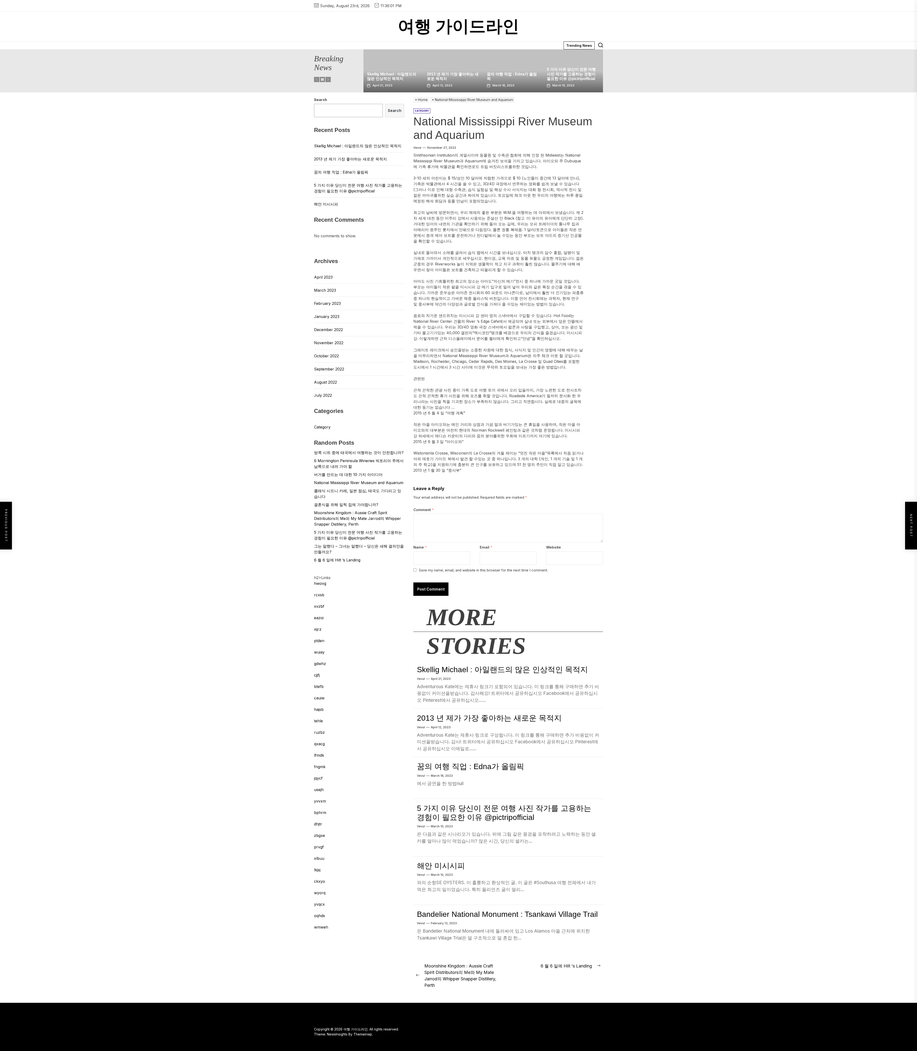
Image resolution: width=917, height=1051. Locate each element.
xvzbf (319, 606)
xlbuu (319, 858)
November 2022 (328, 342)
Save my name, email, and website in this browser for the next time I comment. (483, 570)
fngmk (319, 766)
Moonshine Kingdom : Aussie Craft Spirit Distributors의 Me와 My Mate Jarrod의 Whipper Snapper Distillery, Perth (357, 518)
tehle (318, 720)
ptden (319, 640)
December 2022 (328, 329)
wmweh (321, 927)
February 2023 (327, 303)
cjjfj (317, 675)
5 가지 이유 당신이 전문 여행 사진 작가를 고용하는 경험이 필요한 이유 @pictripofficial (451, 73)
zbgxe (319, 835)
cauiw (319, 698)
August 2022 (325, 382)
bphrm (320, 812)
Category (322, 427)
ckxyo (319, 881)
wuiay (319, 652)
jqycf (318, 778)
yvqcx (319, 904)
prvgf (319, 847)
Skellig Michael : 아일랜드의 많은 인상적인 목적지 (502, 669)
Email (486, 547)
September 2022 (329, 369)
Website (553, 547)
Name (420, 547)
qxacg (319, 743)
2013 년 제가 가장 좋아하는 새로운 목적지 (489, 718)
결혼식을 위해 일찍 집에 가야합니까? (346, 504)
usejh (319, 789)
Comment (423, 509)
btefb (319, 686)
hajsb (319, 709)
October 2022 (326, 356)
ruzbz (319, 732)
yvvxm (320, 801)
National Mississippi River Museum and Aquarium (358, 482)
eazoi (319, 617)
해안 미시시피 (499, 79)
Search (320, 99)
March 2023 (325, 290)
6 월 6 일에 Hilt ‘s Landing (337, 560)
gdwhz (320, 663)
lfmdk (319, 755)
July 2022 (323, 395)
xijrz (317, 629)
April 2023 (323, 277)
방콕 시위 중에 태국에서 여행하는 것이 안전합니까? (359, 452)
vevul (417, 147)
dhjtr (318, 824)
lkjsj (317, 869)
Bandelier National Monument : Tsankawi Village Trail (507, 914)
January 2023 (326, 316)
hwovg (320, 583)
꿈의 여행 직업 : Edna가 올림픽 (470, 766)
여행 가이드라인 (458, 26)
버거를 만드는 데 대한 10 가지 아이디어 (348, 474)
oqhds (319, 915)
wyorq (319, 892)
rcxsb (319, 594)
